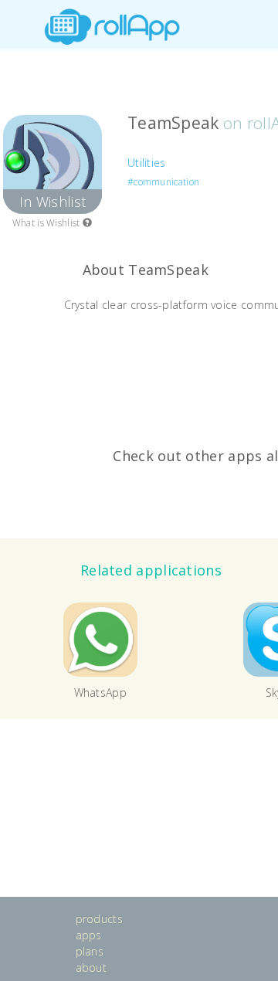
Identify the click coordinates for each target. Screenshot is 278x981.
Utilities (146, 162)
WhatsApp (100, 692)
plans (90, 951)
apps (89, 935)
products (99, 918)
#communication (163, 181)
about (91, 967)
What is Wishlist (47, 222)
